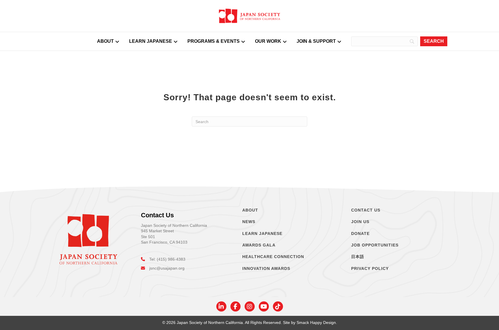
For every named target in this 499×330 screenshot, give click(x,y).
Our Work (268, 41)
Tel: (153, 259)
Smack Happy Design (316, 322)
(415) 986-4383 (171, 259)
